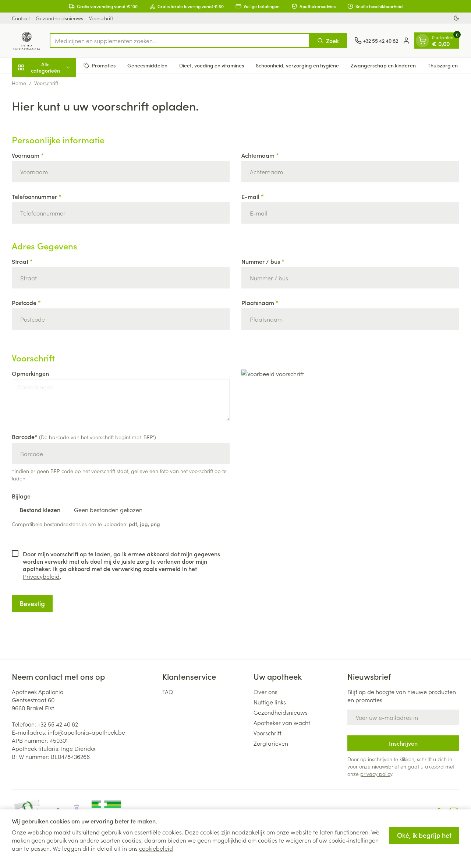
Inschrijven (403, 743)
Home (19, 83)
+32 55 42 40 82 (58, 724)
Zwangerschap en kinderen (383, 65)
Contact (21, 18)
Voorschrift (101, 18)
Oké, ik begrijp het (424, 835)
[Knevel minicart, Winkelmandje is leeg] (422, 40)
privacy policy (376, 773)
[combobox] (180, 40)
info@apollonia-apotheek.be (86, 732)
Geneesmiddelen (147, 65)
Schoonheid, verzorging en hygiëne (297, 65)
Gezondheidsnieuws (59, 18)
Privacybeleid (41, 576)
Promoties (104, 65)
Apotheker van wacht (282, 722)
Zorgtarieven (271, 743)
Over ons (265, 691)
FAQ (167, 691)
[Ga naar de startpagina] (27, 40)
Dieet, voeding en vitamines (211, 65)
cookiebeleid (156, 848)
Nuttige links (270, 702)
